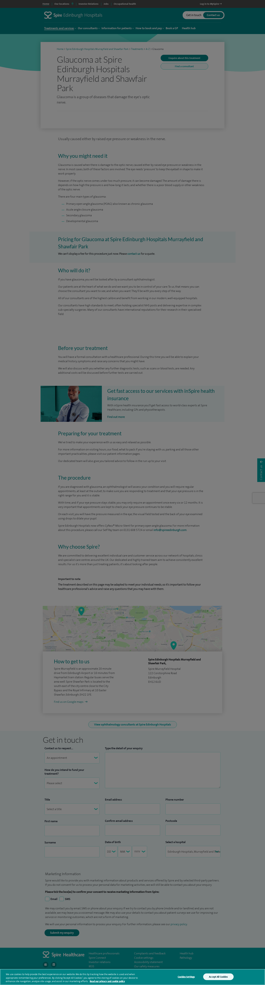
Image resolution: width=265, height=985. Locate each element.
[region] (132, 977)
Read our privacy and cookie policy (107, 981)
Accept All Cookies (218, 976)
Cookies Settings (186, 976)
